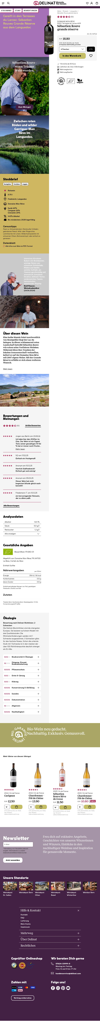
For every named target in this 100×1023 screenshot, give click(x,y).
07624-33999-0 (63, 964)
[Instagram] (58, 988)
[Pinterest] (63, 988)
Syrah (10, 208)
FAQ (22, 918)
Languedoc (22, 199)
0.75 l (91, 49)
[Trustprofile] (26, 965)
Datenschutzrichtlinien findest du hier (15, 853)
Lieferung (25, 921)
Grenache (12, 213)
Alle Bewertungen (11, 505)
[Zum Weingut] (16, 807)
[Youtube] (68, 988)
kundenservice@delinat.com (68, 973)
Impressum (25, 927)
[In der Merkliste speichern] (91, 56)
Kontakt (24, 915)
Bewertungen (30, 10)
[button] (4, 3)
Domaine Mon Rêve (16, 204)
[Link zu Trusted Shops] (14, 965)
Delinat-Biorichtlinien (15, 628)
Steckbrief (6, 10)
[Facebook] (53, 988)
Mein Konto (26, 924)
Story (18, 10)
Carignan (11, 210)
